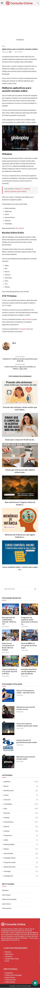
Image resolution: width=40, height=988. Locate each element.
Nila (10, 52)
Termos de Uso (6, 908)
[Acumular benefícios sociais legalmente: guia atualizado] (29, 661)
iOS (17, 228)
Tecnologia (21, 871)
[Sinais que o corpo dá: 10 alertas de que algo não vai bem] (20, 425)
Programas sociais (21, 862)
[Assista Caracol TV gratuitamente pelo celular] (8, 745)
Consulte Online (25, 329)
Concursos (21, 799)
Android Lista (29, 319)
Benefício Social (21, 790)
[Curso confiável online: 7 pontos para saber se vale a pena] (20, 552)
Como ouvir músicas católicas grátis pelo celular (27, 725)
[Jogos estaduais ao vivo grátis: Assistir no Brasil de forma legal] (10, 661)
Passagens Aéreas (21, 858)
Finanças (21, 831)
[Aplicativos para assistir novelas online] (8, 762)
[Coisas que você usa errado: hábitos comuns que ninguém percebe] (20, 455)
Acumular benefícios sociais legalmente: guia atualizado (29, 671)
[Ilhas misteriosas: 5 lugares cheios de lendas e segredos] (20, 488)
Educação (21, 813)
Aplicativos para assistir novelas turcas (25, 708)
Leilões (21, 840)
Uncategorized (21, 876)
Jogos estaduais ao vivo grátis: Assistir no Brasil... (9, 671)
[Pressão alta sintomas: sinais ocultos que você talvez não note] (20, 393)
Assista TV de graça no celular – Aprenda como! (25, 692)
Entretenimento (21, 822)
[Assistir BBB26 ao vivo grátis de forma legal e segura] (29, 635)
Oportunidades (21, 853)
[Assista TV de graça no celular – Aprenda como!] (8, 696)
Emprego (21, 817)
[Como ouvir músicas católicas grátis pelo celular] (8, 729)
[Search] (38, 3)
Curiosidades (21, 804)
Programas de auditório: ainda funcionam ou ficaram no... (29, 621)
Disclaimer (5, 890)
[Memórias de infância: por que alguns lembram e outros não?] (20, 520)
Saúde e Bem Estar (21, 867)
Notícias (21, 849)
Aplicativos (21, 781)
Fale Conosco (6, 895)
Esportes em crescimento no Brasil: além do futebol (8, 646)
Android (21, 228)
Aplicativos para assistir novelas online (25, 758)
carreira (21, 795)
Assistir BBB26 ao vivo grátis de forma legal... (29, 645)
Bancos (21, 786)
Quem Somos (6, 904)
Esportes (21, 826)
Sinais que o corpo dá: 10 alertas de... (20, 440)
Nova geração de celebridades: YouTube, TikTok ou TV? (9, 621)
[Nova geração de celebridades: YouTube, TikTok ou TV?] (10, 609)
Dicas (21, 808)
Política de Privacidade (9, 899)
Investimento (21, 835)
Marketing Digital (21, 844)
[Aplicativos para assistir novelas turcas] (8, 712)
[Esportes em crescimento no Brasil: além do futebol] (10, 635)
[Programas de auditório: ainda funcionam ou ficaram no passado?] (29, 609)
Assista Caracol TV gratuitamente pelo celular (26, 741)
